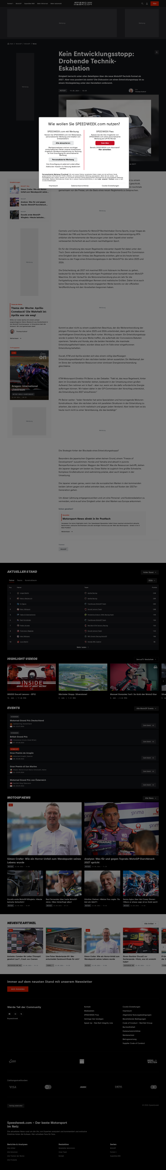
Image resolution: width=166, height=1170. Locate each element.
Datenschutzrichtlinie (80, 186)
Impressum (53, 186)
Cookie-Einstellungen (110, 186)
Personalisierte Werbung (63, 160)
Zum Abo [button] (105, 143)
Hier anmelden (105, 150)
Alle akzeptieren (63, 143)
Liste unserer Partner (106, 179)
